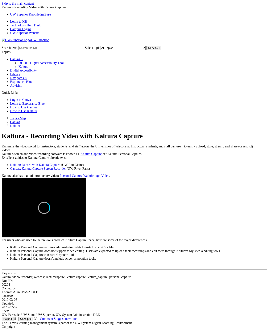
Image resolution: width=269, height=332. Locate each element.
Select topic (92, 47)
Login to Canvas (21, 100)
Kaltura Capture (91, 154)
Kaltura (23, 66)
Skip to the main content (18, 3)
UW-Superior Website (24, 33)
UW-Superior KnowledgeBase (30, 14)
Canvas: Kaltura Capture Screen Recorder (38, 168)
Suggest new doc (65, 318)
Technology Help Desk (25, 25)
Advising (16, 85)
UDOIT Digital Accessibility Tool (41, 63)
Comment (46, 318)
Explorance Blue (21, 81)
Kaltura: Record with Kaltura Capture (35, 165)
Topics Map (18, 118)
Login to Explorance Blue (27, 103)
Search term (9, 47)
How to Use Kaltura (23, 111)
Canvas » (16, 59)
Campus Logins (20, 29)
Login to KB (18, 21)
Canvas (15, 122)
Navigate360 (18, 78)
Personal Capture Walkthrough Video (84, 175)
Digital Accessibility (23, 70)
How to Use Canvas (23, 107)
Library (15, 74)
